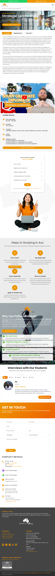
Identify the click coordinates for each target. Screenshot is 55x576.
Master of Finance (20, 387)
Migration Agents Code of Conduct (10, 559)
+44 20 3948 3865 (17, 466)
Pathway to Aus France (7, 536)
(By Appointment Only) (10, 501)
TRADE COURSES (14, 1)
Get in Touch (9, 331)
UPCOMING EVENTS (42, 1)
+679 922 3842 (10, 464)
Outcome (29, 33)
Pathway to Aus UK (6, 533)
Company (5, 531)
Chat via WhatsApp (11, 475)
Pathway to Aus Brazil (7, 538)
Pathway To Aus (7, 511)
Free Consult (14, 266)
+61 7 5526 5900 (13, 463)
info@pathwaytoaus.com (35, 538)
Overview (7, 33)
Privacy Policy (32, 188)
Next (27, 184)
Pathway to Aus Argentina (8, 534)
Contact (29, 531)
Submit (11, 450)
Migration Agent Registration (11, 557)
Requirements (18, 33)
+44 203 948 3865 (33, 537)
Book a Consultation (11, 485)
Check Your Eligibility (11, 24)
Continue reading (44, 397)
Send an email (9, 479)
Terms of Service (39, 188)
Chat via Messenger (11, 470)
